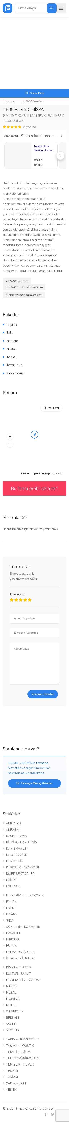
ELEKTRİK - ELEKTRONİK (25, 895)
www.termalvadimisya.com (26, 294)
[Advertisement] (34, 53)
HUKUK (11, 945)
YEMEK (11, 1089)
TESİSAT (12, 1071)
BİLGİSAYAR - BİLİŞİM (22, 842)
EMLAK (11, 902)
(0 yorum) (29, 127)
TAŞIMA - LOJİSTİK (20, 1045)
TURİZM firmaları (32, 101)
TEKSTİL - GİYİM (18, 1052)
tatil (9, 332)
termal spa (14, 365)
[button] (10, 436)
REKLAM (12, 1017)
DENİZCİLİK (14, 861)
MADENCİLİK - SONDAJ (23, 980)
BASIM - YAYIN (16, 836)
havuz (11, 349)
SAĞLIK (11, 1024)
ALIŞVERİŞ (13, 823)
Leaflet (25, 473)
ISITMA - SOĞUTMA (20, 952)
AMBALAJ (13, 830)
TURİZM (12, 1077)
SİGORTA (13, 1030)
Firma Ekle (36, 93)
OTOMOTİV (14, 1011)
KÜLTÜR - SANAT (18, 973)
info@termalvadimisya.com (26, 287)
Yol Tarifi (53, 408)
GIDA (9, 920)
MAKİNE (12, 986)
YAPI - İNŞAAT (16, 1083)
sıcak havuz (15, 373)
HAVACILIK (14, 933)
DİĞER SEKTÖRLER (20, 874)
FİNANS (11, 914)
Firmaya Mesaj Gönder (36, 783)
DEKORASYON (16, 855)
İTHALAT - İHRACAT (20, 958)
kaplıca (12, 325)
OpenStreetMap (41, 473)
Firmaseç (9, 101)
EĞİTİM (11, 880)
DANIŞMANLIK (16, 848)
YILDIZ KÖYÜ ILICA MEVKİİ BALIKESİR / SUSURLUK (34, 118)
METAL (11, 992)
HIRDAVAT (13, 939)
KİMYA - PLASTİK (18, 967)
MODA (11, 1005)
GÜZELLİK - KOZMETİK (23, 927)
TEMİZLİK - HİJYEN (20, 1064)
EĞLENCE (13, 886)
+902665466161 (18, 281)
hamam (12, 341)
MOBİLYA (13, 999)
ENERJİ (11, 908)
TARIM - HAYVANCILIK (22, 1039)
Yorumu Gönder (43, 694)
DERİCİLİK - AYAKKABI (22, 867)
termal (11, 357)
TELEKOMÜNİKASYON (22, 1058)
